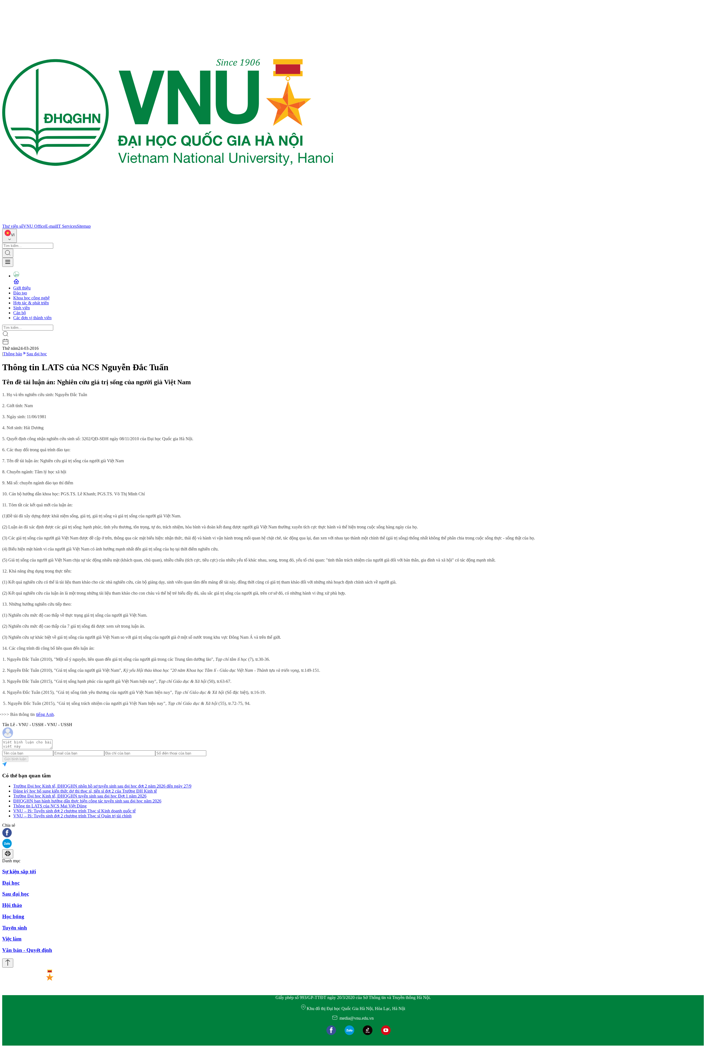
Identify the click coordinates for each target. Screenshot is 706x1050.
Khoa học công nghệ (31, 298)
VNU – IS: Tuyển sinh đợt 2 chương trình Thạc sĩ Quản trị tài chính (72, 815)
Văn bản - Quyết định (27, 950)
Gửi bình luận (15, 759)
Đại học (11, 883)
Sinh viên (21, 307)
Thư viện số (12, 226)
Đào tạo (20, 293)
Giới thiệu (22, 288)
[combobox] (9, 236)
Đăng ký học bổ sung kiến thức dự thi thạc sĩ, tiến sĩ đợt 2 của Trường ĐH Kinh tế (85, 791)
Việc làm (12, 939)
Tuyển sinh (14, 928)
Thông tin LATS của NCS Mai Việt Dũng (50, 806)
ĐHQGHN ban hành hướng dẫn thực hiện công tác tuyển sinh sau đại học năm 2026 (87, 801)
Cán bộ (19, 312)
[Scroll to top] (7, 963)
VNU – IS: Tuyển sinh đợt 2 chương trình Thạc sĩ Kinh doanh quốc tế (74, 811)
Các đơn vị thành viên (32, 317)
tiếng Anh (45, 714)
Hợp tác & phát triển (31, 302)
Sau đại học (36, 353)
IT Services (67, 226)
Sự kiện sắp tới (19, 871)
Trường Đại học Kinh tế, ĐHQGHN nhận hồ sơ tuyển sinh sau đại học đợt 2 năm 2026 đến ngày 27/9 (102, 786)
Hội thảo (12, 905)
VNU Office (34, 226)
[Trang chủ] (167, 221)
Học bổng (13, 916)
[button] (353, 833)
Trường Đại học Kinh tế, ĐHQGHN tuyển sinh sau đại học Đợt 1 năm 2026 (79, 796)
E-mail (51, 226)
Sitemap (84, 226)
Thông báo (12, 353)
